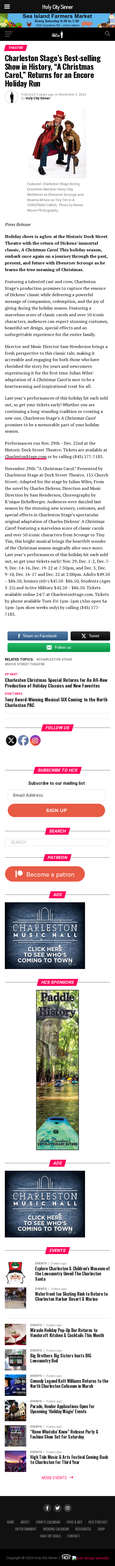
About (25, 1522)
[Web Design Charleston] (66, 1558)
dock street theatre (26, 664)
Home (10, 1522)
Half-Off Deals (50, 1535)
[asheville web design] (90, 1558)
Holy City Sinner (38, 98)
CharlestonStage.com (26, 456)
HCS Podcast (98, 1522)
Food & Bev (74, 1522)
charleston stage (55, 659)
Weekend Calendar (56, 1529)
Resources (83, 1529)
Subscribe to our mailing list (56, 783)
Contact (73, 1535)
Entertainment (26, 1529)
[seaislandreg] (57, 26)
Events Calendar (48, 1522)
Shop (101, 1529)
